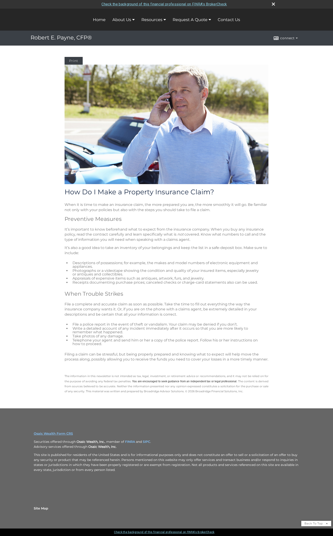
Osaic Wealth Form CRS (53, 433)
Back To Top (314, 523)
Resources (151, 19)
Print (73, 61)
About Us (121, 19)
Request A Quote (190, 19)
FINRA (130, 442)
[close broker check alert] (273, 4)
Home (99, 19)
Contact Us (229, 19)
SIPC (146, 442)
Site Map (41, 508)
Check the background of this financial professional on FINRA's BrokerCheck (164, 4)
